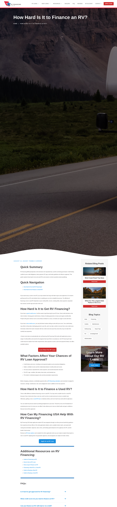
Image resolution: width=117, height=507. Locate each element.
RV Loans (34, 3)
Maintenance (95, 324)
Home (15, 23)
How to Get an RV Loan (30, 462)
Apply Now (108, 3)
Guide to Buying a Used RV (31, 473)
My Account (89, 3)
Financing (93, 319)
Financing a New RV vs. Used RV (32, 467)
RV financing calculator (54, 381)
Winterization (88, 338)
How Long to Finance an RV (31, 464)
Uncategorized (94, 333)
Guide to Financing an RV (30, 459)
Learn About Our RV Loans (47, 349)
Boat (86, 319)
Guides (86, 324)
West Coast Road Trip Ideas (94, 278)
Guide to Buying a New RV (30, 470)
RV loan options (30, 433)
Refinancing (88, 329)
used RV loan (37, 398)
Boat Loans (45, 3)
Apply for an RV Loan (47, 441)
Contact (98, 3)
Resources (56, 3)
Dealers (67, 3)
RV (85, 333)
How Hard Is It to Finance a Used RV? (33, 289)
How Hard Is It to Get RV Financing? (33, 286)
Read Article (94, 281)
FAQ (74, 3)
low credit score (31, 323)
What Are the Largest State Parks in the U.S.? (94, 301)
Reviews (80, 3)
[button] (43, 492)
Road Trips (98, 329)
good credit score (31, 313)
